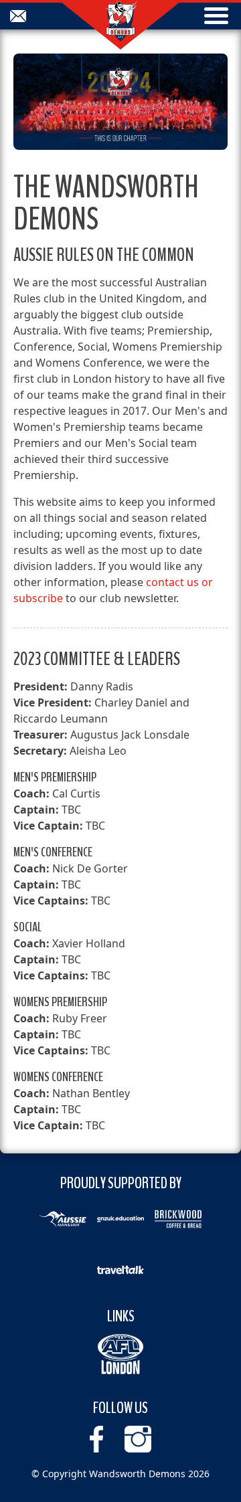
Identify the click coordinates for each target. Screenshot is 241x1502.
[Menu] (216, 16)
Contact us (18, 16)
